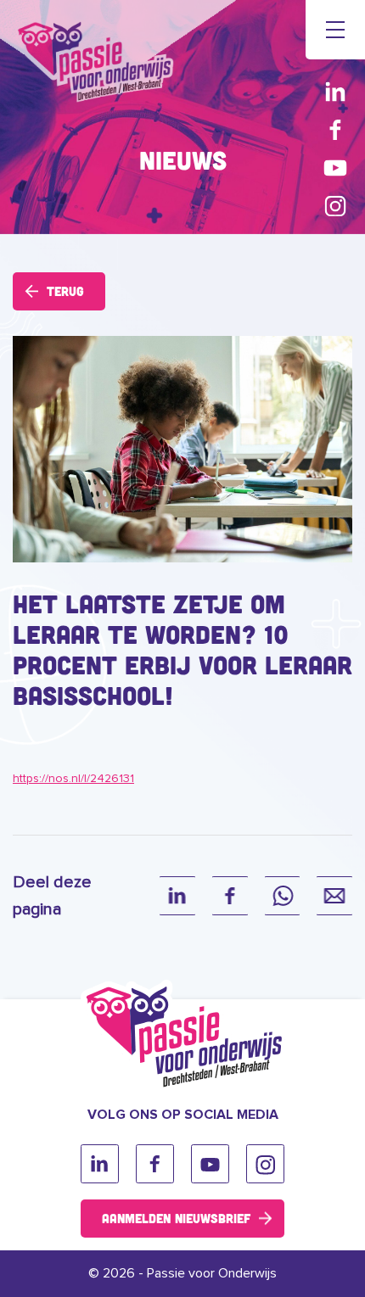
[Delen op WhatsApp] (282, 895)
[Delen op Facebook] (230, 895)
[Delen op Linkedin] (177, 895)
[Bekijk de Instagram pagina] (335, 206)
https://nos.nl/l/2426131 (73, 778)
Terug (65, 291)
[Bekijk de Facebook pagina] (335, 129)
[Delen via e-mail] (334, 895)
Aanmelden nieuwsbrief (176, 1218)
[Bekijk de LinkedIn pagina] (335, 91)
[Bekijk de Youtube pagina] (335, 167)
